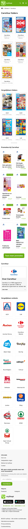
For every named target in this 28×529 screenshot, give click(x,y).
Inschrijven (7, 484)
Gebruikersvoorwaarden (7, 521)
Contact (3, 465)
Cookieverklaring (5, 526)
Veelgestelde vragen (6, 460)
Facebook (4, 491)
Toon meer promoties (14, 256)
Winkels (7, 8)
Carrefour (13, 8)
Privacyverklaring (6, 524)
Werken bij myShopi (6, 463)
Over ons (3, 457)
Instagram (17, 491)
